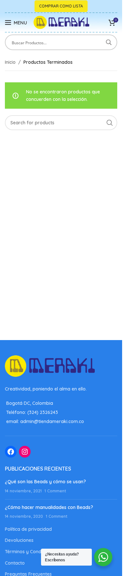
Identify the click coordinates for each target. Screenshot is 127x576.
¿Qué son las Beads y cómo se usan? (45, 482)
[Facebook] (11, 452)
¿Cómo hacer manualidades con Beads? (49, 507)
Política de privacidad (28, 529)
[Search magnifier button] (109, 42)
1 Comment (55, 490)
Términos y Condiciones (30, 552)
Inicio (10, 62)
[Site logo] (61, 22)
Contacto (15, 563)
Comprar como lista (61, 6)
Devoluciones (19, 540)
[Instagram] (25, 452)
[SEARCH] (109, 122)
